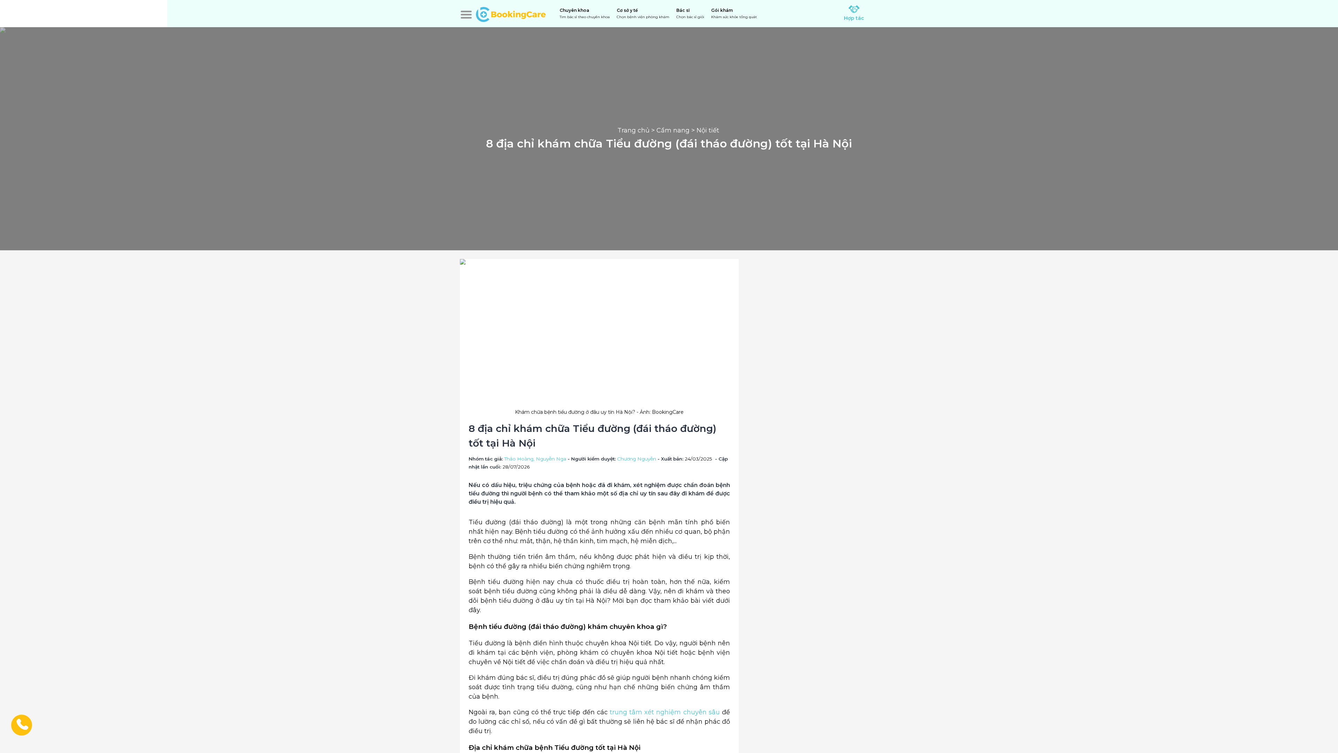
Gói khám (734, 13)
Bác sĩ (690, 13)
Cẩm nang (673, 130)
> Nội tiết (705, 130)
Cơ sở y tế (643, 13)
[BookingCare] (511, 13)
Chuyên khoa (585, 13)
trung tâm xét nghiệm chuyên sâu (665, 712)
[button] (466, 14)
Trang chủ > (636, 130)
